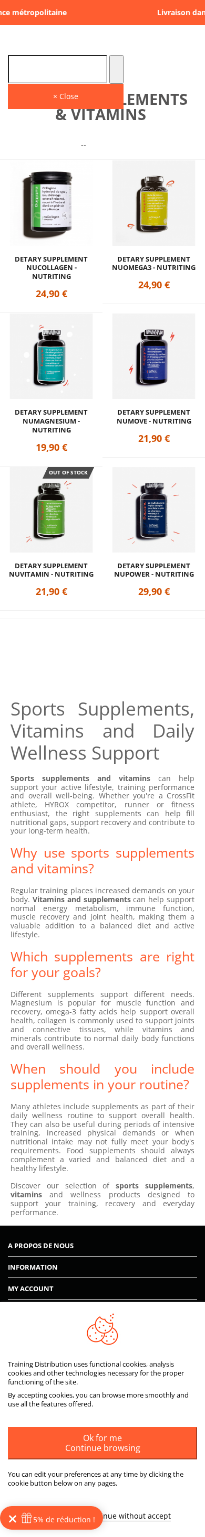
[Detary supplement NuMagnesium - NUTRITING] (51, 356)
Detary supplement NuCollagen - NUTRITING (51, 268)
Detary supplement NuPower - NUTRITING (154, 570)
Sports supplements (50, 778)
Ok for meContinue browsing (102, 1443)
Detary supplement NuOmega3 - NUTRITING (154, 264)
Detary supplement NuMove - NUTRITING (154, 417)
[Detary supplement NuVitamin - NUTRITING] (51, 510)
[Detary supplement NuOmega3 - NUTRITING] (154, 203)
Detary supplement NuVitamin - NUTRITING (51, 570)
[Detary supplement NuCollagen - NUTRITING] (51, 203)
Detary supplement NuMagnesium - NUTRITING (51, 421)
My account (31, 1288)
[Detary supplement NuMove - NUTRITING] (154, 356)
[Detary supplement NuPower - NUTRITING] (154, 510)
